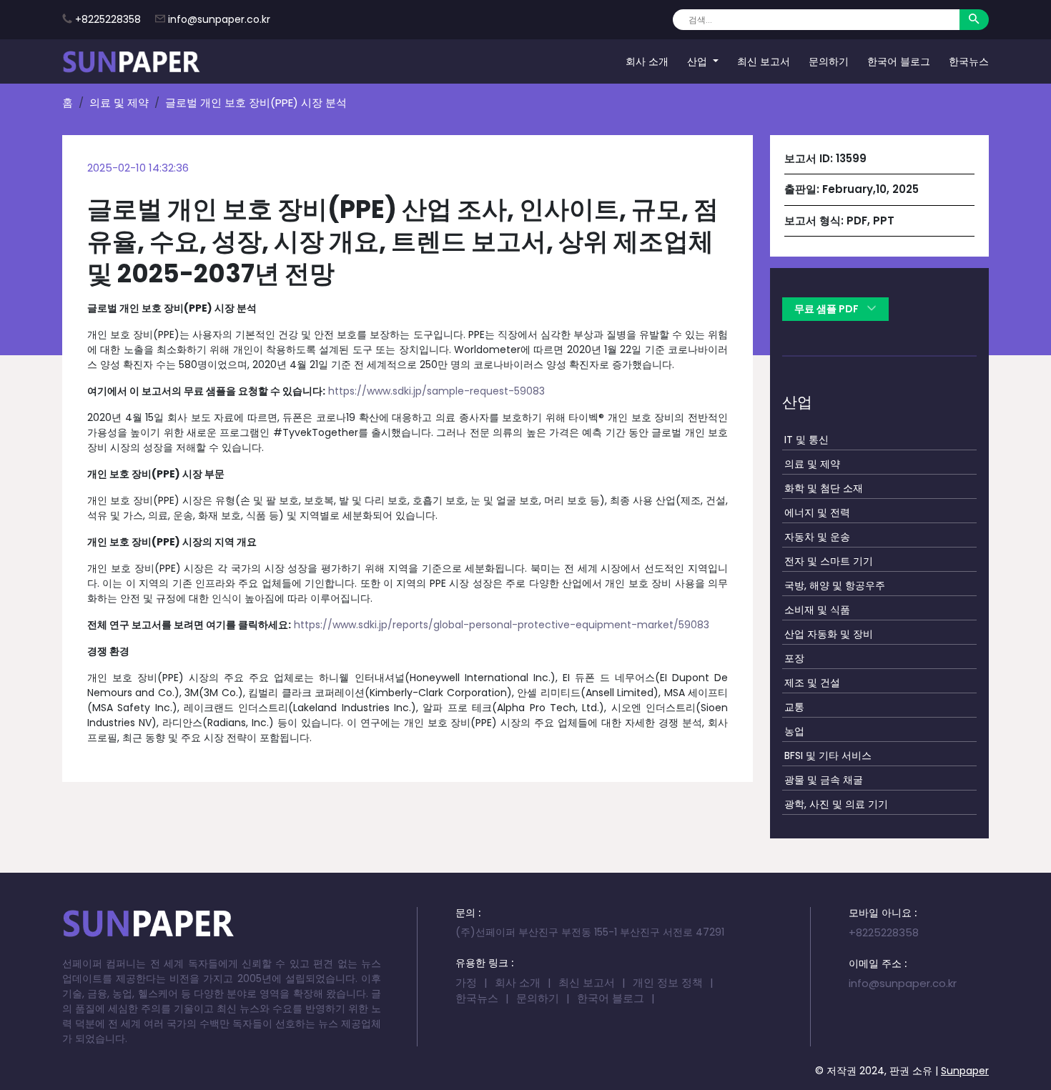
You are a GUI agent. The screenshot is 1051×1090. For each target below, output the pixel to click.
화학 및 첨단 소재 (823, 488)
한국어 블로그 (898, 61)
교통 (794, 707)
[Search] (974, 19)
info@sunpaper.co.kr (219, 19)
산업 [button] (698, 61)
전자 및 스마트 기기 (828, 561)
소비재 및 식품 (817, 610)
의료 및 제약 (119, 102)
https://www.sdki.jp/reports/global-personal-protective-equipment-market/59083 (501, 625)
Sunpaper (965, 1071)
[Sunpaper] (131, 61)
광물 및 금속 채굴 (823, 780)
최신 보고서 (763, 61)
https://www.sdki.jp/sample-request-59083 (436, 391)
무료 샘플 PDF (827, 309)
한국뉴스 (969, 61)
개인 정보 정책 (668, 982)
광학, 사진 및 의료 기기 (836, 804)
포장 (794, 658)
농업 (794, 731)
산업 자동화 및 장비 (828, 634)
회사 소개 (647, 61)
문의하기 (829, 61)
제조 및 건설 (812, 682)
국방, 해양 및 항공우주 (834, 585)
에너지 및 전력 (817, 512)
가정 (466, 982)
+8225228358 (108, 19)
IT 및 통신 (806, 439)
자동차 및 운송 (817, 537)
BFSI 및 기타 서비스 (828, 755)
